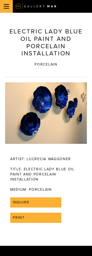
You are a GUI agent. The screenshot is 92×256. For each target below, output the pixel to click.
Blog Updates (41, 155)
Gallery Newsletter (46, 150)
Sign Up (45, 166)
